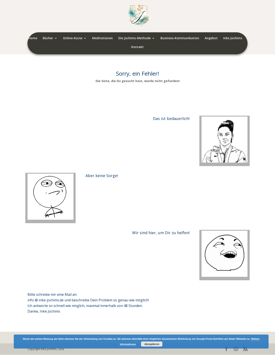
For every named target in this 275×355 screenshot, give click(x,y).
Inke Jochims (232, 38)
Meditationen (102, 38)
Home (32, 38)
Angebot (211, 38)
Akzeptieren (151, 344)
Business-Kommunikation (179, 38)
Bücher (48, 38)
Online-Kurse (72, 38)
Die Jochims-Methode (134, 38)
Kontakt (137, 47)
